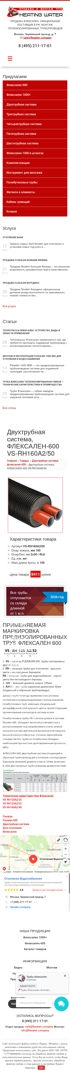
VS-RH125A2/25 (12, 799)
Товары (24, 460)
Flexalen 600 (10, 820)
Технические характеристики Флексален (28, 795)
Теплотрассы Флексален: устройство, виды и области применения (31, 332)
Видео (18, 967)
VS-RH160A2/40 (12, 807)
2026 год (57, 597)
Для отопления (12, 827)
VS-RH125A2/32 (12, 803)
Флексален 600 (35, 943)
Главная (12, 460)
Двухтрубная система (16, 824)
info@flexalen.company (35, 1030)
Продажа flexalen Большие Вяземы (25, 260)
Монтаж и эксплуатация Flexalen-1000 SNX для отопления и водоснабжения (32, 357)
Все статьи (9, 408)
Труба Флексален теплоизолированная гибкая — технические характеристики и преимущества (33, 383)
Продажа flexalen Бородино (21, 283)
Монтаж (51, 967)
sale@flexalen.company (37, 37)
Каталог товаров (35, 949)
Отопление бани (13, 237)
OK (41, 1067)
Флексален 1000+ (35, 937)
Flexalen (8, 816)
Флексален (10, 831)
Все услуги (9, 306)
